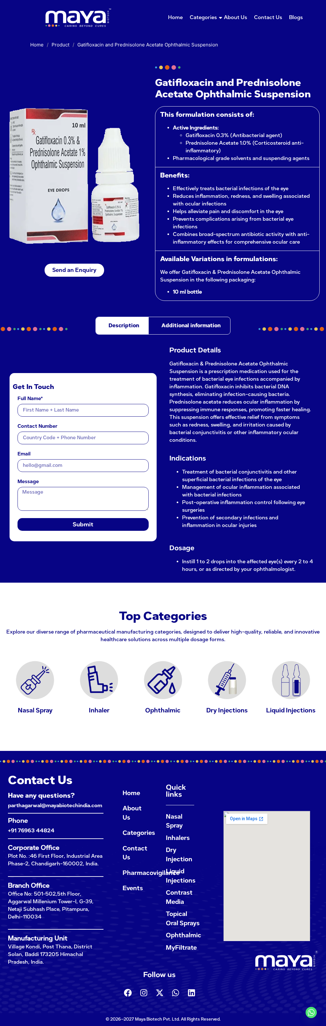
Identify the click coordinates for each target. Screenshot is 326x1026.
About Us (235, 17)
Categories (203, 17)
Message (28, 481)
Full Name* (30, 398)
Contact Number (38, 426)
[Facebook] (128, 993)
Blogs (296, 17)
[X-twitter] (159, 993)
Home (175, 17)
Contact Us (268, 17)
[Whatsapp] (175, 993)
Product (60, 45)
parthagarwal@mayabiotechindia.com (55, 805)
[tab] (122, 325)
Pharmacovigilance (138, 873)
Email (24, 454)
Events (133, 888)
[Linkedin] (191, 993)
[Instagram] (144, 993)
